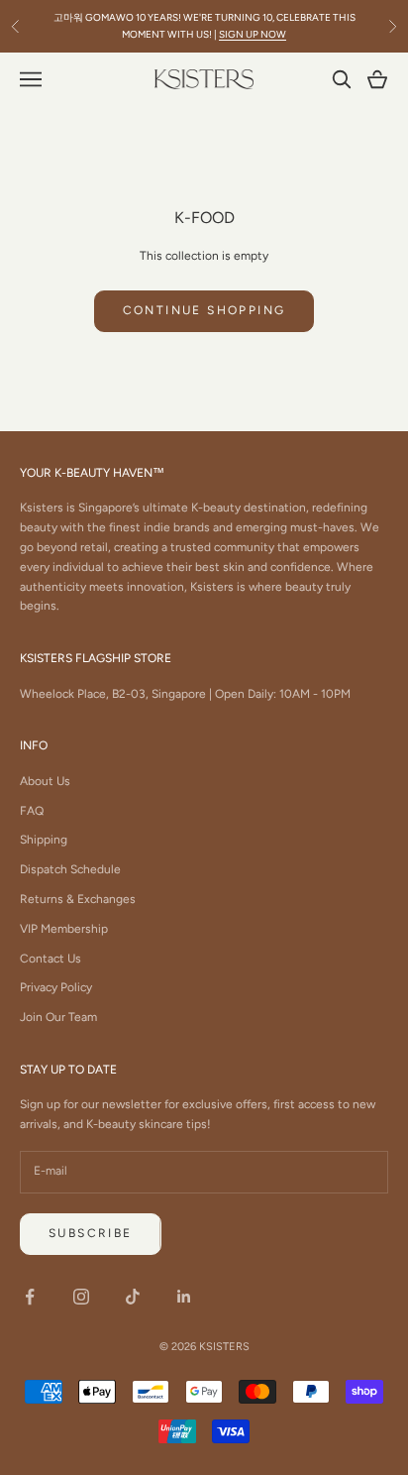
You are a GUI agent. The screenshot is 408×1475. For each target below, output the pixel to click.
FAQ (32, 811)
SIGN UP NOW (252, 34)
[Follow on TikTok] (133, 1296)
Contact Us (50, 958)
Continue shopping (204, 310)
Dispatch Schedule (70, 869)
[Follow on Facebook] (30, 1296)
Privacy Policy (56, 987)
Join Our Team (58, 1017)
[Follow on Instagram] (81, 1296)
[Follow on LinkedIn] (184, 1296)
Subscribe (91, 1233)
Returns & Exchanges (78, 899)
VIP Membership (64, 929)
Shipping (43, 840)
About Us (45, 781)
